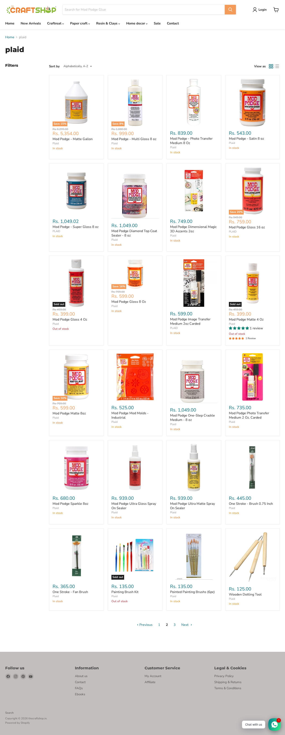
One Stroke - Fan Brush (70, 592)
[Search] (230, 9)
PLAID (56, 231)
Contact (173, 23)
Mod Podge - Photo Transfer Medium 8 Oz (191, 140)
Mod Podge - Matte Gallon (73, 139)
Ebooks (80, 694)
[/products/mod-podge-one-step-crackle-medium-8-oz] (194, 378)
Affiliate (150, 682)
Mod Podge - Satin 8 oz (246, 138)
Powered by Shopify (17, 723)
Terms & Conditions (227, 688)
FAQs (79, 688)
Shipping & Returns (227, 682)
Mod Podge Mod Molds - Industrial (130, 415)
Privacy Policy (224, 676)
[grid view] (271, 66)
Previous (146, 625)
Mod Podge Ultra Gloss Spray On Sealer (133, 505)
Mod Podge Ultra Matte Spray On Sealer (192, 505)
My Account (153, 676)
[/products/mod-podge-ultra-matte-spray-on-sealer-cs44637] (194, 467)
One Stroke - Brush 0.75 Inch (251, 503)
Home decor (136, 23)
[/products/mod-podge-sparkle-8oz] (76, 467)
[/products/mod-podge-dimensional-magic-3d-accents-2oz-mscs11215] (194, 191)
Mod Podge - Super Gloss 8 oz (75, 227)
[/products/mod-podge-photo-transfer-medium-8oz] (194, 102)
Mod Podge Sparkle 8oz (70, 503)
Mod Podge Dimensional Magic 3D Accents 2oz (193, 229)
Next (185, 625)
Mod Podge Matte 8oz (69, 413)
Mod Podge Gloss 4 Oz (70, 319)
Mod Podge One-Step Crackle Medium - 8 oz (192, 417)
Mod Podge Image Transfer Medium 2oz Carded (190, 321)
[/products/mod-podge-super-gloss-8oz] (76, 191)
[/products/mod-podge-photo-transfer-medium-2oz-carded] (252, 377)
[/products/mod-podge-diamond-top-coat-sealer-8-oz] (135, 193)
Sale (157, 23)
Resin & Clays (107, 23)
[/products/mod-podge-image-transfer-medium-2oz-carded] (194, 283)
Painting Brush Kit (125, 592)
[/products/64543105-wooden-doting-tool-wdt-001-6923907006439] (252, 557)
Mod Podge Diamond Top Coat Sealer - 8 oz (134, 233)
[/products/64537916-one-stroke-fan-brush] (76, 556)
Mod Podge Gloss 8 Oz (128, 301)
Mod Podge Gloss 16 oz (247, 227)
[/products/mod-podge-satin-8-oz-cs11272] (252, 102)
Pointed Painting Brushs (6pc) (192, 592)
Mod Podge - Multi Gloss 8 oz (133, 139)
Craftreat (54, 23)
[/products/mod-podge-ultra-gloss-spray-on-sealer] (135, 467)
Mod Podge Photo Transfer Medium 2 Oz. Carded (249, 415)
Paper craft (79, 23)
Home (9, 23)
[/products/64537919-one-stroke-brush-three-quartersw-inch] (252, 467)
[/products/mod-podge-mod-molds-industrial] (135, 377)
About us (81, 676)
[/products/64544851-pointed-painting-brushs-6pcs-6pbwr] (194, 556)
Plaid (56, 143)
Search (9, 713)
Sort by (54, 66)
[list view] (277, 66)
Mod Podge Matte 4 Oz (246, 319)
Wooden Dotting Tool (245, 594)
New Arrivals (31, 23)
